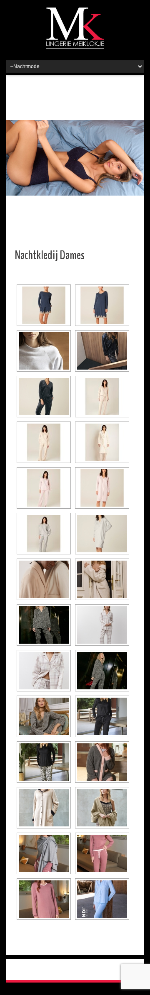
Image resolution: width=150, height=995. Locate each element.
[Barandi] (102, 899)
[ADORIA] (44, 442)
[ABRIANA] (102, 396)
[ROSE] (102, 442)
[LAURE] (102, 305)
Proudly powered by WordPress (48, 970)
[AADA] (102, 533)
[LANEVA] (44, 305)
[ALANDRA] (44, 351)
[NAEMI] (102, 351)
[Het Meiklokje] (75, 28)
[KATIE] (102, 488)
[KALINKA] (44, 488)
